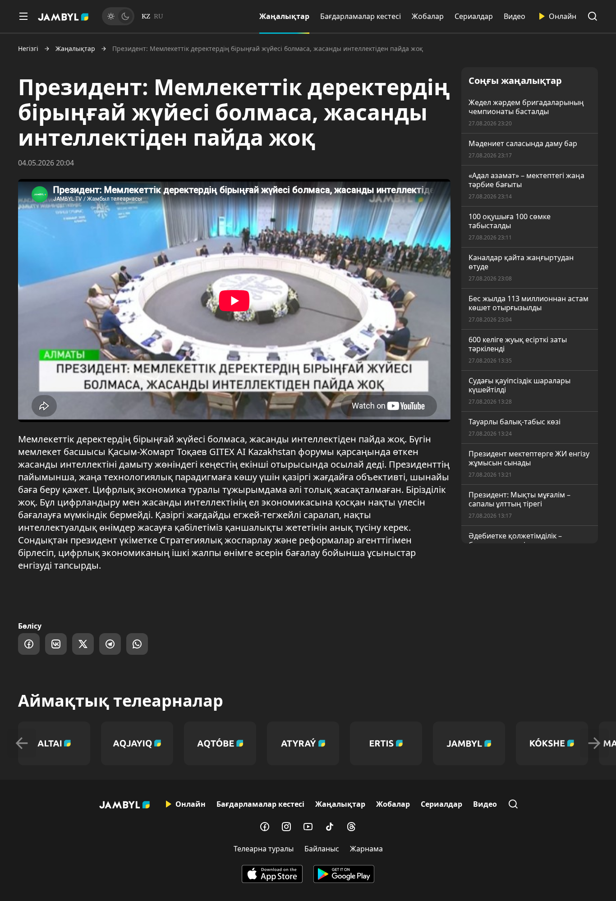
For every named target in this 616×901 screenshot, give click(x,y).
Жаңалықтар (284, 16)
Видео (514, 16)
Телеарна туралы (264, 849)
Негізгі (28, 49)
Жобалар (428, 16)
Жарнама (366, 849)
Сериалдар (474, 16)
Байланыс (321, 849)
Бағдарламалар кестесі (360, 16)
